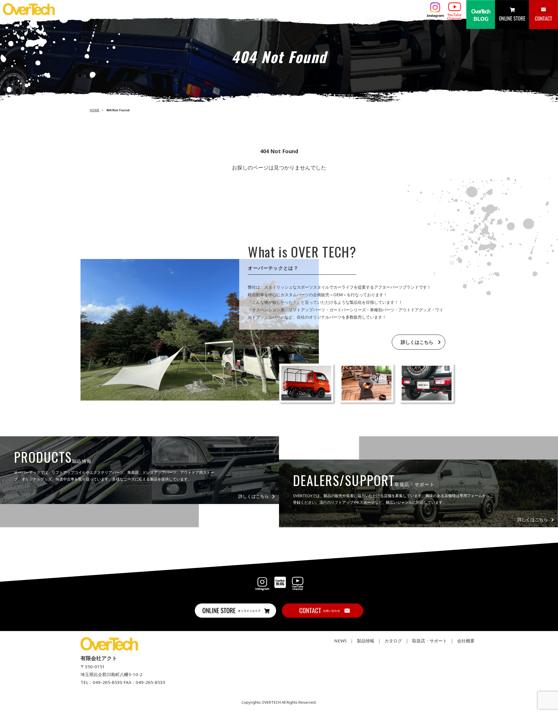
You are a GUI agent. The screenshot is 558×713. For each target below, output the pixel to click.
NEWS (340, 641)
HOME (94, 110)
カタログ (393, 641)
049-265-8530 (107, 682)
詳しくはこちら (417, 342)
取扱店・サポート (429, 641)
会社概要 (466, 641)
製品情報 (365, 641)
